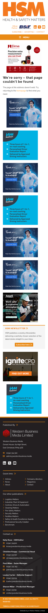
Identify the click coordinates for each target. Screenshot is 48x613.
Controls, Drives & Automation (17, 505)
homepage (21, 91)
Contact (40, 32)
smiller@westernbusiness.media (19, 593)
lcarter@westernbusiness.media (19, 581)
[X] (39, 27)
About (7, 485)
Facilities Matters (11, 516)
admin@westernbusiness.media (19, 456)
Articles (8, 479)
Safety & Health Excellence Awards (19, 519)
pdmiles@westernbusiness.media (19, 570)
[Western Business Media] (20, 436)
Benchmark (9, 525)
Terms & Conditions (11, 606)
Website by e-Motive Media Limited (32, 611)
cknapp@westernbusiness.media (19, 558)
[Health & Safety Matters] (24, 11)
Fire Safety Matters (12, 511)
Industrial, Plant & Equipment (16, 502)
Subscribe (17, 32)
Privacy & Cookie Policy (29, 606)
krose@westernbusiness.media (18, 546)
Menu (26, 37)
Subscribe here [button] (23, 345)
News (7, 482)
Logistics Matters (12, 499)
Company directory (34, 479)
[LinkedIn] (35, 27)
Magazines (31, 482)
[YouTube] (43, 27)
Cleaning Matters (12, 508)
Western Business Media (14, 599)
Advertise (29, 32)
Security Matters (11, 513)
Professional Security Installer (17, 522)
